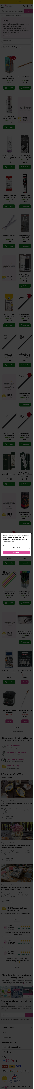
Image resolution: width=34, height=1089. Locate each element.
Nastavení (16, 547)
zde (13, 541)
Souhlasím (16, 552)
